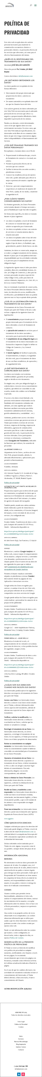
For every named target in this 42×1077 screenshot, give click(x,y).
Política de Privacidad (21, 1024)
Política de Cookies (16, 938)
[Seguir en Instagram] (23, 1074)
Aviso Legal (20, 1021)
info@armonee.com (25, 76)
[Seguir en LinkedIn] (19, 1074)
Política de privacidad (11, 483)
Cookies (21, 1027)
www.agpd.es (8, 819)
